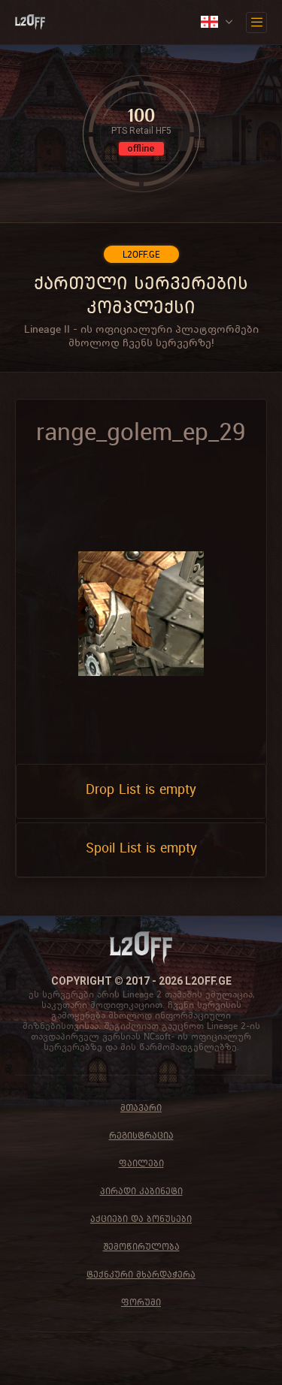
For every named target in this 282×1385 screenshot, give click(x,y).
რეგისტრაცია (141, 1135)
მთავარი (141, 1107)
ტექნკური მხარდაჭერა (141, 1274)
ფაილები (141, 1163)
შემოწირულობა (141, 1246)
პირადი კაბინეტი (141, 1190)
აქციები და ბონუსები (141, 1218)
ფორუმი (141, 1302)
